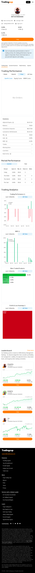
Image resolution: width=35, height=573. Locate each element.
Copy (17, 39)
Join (28, 2)
